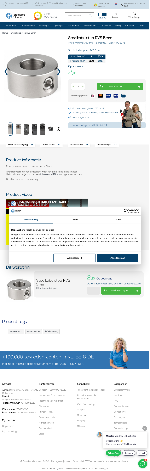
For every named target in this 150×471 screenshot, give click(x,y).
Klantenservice (46, 423)
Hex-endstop (16, 331)
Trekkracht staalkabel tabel (91, 390)
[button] (10, 129)
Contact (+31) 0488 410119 (52, 390)
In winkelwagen (114, 86)
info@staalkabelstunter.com (33, 364)
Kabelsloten (106, 26)
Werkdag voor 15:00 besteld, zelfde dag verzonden (51, 4)
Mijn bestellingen (10, 432)
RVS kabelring (51, 331)
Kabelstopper (33, 331)
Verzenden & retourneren (52, 396)
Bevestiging (44, 26)
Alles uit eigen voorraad (80, 4)
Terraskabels (73, 26)
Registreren (8, 426)
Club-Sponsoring (85, 404)
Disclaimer (44, 406)
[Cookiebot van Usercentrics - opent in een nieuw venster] (126, 211)
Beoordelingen (104, 145)
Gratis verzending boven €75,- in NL (17, 4)
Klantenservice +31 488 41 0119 (134, 5)
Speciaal (81, 415)
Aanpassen (73, 257)
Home (5, 33)
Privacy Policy (46, 412)
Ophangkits (58, 26)
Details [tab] (75, 219)
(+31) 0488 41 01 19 (72, 364)
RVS (116, 401)
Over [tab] (118, 219)
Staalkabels (11, 26)
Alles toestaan (117, 257)
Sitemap (81, 426)
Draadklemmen (28, 26)
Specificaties (49, 145)
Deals (141, 26)
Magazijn (81, 421)
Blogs (41, 434)
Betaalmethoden (47, 417)
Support (81, 410)
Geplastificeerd (121, 406)
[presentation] (6, 72)
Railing (118, 26)
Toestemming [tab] (31, 219)
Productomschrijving (18, 145)
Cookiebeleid (45, 428)
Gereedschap (90, 26)
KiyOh (58, 469)
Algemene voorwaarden (51, 401)
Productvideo (76, 145)
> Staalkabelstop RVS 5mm (23, 33)
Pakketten (129, 26)
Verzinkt (118, 396)
